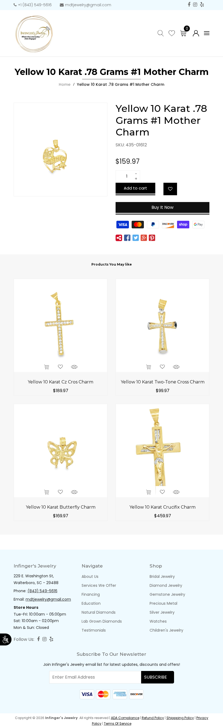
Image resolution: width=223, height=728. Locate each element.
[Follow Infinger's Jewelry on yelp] (202, 5)
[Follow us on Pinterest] (152, 238)
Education (91, 603)
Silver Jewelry (162, 612)
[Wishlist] (170, 189)
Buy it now (162, 207)
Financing (91, 594)
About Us (90, 576)
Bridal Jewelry (162, 576)
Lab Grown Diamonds (102, 621)
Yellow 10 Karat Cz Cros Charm (60, 382)
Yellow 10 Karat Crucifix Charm (162, 507)
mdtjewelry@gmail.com (88, 5)
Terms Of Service (117, 723)
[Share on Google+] (143, 238)
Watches (158, 621)
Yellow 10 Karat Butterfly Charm (60, 507)
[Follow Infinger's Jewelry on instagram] (195, 5)
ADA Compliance (125, 718)
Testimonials (94, 630)
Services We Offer (99, 585)
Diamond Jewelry (166, 585)
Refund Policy (153, 718)
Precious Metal (163, 603)
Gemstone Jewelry (167, 594)
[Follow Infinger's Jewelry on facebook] (189, 5)
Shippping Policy (180, 718)
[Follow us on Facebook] (127, 238)
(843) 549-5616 (42, 591)
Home (64, 84)
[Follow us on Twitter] (135, 238)
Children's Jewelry (166, 630)
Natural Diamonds (99, 612)
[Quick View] (74, 366)
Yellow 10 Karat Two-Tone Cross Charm (163, 382)
